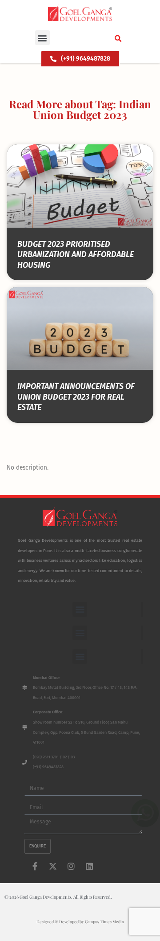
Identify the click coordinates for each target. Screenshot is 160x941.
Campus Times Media (104, 921)
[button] (42, 37)
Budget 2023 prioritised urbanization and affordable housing (75, 254)
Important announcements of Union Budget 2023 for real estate (76, 396)
